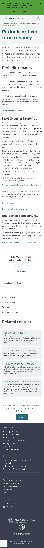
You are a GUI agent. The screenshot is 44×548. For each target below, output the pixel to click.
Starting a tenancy (13, 23)
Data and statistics (11, 483)
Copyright (23, 541)
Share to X (8, 307)
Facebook (11, 504)
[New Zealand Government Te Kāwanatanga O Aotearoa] (22, 534)
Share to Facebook (11, 312)
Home (4, 23)
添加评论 (23, 272)
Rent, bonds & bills (11, 434)
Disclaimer (14, 541)
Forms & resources (11, 449)
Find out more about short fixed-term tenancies (20, 243)
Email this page (10, 302)
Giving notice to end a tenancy (13, 111)
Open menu (3, 18)
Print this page (10, 297)
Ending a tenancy (10, 443)
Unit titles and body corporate (16, 466)
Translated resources (12, 486)
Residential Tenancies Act (14, 469)
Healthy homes (9, 437)
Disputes (6, 446)
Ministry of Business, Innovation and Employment (22, 520)
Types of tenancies (26, 23)
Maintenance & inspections (14, 440)
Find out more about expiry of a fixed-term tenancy (22, 185)
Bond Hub (7, 463)
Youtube (10, 507)
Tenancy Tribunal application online (18, 460)
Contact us (7, 489)
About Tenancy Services (13, 480)
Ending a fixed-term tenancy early (15, 209)
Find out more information (16, 11)
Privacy (31, 541)
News (5, 492)
